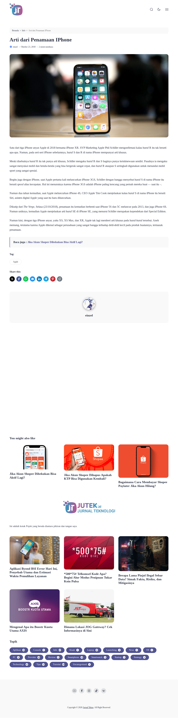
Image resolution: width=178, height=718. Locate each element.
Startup (120, 657)
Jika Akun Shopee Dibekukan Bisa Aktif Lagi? (55, 242)
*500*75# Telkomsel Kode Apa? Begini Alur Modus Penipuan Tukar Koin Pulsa (88, 577)
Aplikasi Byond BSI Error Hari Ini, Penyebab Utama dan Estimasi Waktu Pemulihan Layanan (34, 572)
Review (53, 657)
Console (38, 650)
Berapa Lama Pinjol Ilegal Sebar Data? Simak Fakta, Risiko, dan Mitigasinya (140, 579)
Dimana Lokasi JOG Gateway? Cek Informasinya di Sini (88, 628)
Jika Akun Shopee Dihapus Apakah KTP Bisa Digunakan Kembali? (88, 477)
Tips (40, 664)
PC (16, 657)
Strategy (139, 657)
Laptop (92, 650)
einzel (89, 315)
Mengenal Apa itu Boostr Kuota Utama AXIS (31, 628)
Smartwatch (98, 657)
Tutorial (59, 664)
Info (57, 650)
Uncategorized (81, 664)
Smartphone (75, 657)
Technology (20, 664)
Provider (34, 657)
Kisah (74, 650)
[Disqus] (89, 379)
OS (149, 650)
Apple (15, 262)
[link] (12, 279)
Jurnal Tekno (88, 707)
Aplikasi (19, 650)
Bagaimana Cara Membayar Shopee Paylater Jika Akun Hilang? (142, 484)
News (133, 650)
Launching (113, 650)
